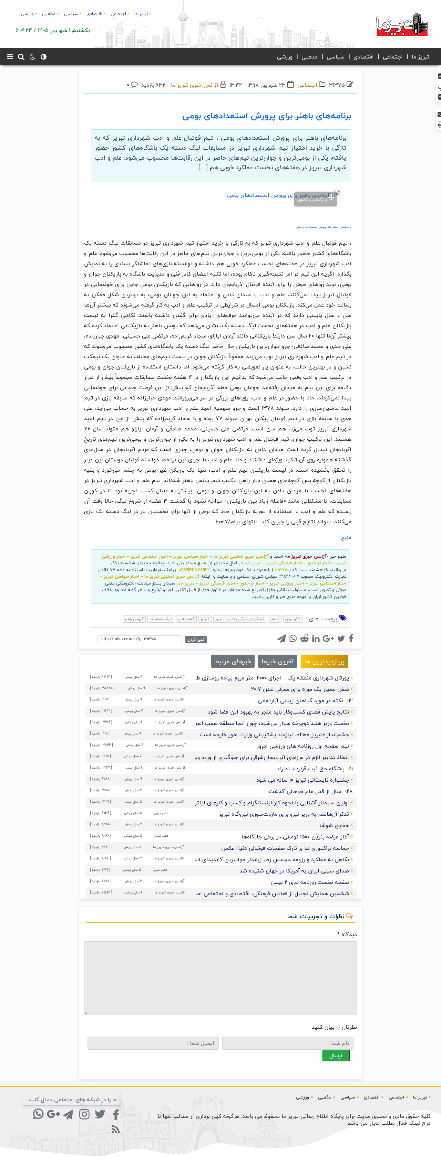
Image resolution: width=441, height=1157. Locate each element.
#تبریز (205, 619)
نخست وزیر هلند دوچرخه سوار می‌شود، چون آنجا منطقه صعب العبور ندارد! (262, 723)
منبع (346, 537)
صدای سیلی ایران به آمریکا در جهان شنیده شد (294, 871)
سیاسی (71, 13)
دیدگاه (347, 934)
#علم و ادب (186, 619)
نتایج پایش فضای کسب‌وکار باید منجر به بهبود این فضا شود (278, 712)
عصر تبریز (161, 813)
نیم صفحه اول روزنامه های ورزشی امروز (303, 746)
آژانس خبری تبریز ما (194, 85)
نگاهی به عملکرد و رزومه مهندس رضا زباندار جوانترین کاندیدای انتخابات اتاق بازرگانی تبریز (242, 859)
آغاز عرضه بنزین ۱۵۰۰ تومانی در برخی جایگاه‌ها (295, 837)
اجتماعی (118, 13)
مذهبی (48, 13)
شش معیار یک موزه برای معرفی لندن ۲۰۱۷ (300, 689)
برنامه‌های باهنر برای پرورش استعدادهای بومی (266, 115)
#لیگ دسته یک (161, 619)
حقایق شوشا (334, 825)
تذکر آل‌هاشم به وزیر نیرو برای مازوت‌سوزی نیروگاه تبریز (284, 814)
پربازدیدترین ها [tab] (324, 661)
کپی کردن (196, 639)
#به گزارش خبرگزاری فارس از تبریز (239, 619)
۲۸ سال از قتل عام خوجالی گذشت (311, 791)
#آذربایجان (292, 619)
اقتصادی (94, 13)
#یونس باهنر (134, 619)
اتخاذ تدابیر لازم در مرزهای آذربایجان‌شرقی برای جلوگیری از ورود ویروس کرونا (260, 757)
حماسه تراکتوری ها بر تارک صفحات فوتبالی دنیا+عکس (285, 848)
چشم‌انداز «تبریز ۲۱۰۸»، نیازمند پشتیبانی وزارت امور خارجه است (274, 734)
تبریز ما (141, 13)
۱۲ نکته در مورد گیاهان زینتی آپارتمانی (305, 700)
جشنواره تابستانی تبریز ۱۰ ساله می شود (302, 780)
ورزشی (27, 13)
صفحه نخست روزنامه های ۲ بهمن (309, 882)
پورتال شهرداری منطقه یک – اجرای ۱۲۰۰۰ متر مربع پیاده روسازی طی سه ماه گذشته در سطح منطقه (234, 678)
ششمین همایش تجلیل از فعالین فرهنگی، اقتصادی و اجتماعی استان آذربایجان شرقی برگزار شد (237, 893)
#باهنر (274, 619)
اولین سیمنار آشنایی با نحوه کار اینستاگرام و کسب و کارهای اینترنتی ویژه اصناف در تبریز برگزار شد (232, 802)
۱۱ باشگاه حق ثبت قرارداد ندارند (315, 768)
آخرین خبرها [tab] (277, 661)
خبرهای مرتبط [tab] (233, 661)
